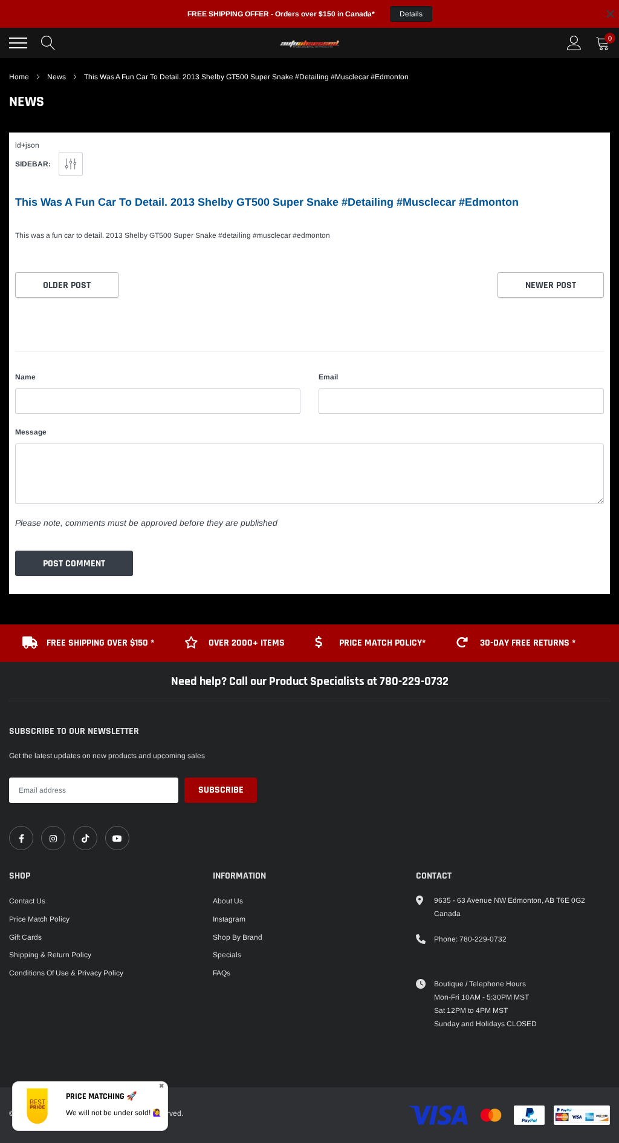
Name (25, 377)
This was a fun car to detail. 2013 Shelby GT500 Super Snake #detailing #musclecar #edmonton (267, 202)
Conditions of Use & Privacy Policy (66, 973)
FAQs (221, 973)
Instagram (229, 919)
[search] (48, 43)
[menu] (18, 43)
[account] (574, 43)
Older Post (67, 285)
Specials (227, 955)
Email (328, 377)
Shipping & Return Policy (50, 955)
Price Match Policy (39, 919)
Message (31, 432)
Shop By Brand (237, 937)
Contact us (27, 901)
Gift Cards (25, 937)
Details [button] (411, 14)
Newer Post (550, 285)
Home (19, 77)
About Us (228, 901)
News (56, 77)
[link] (21, 838)
